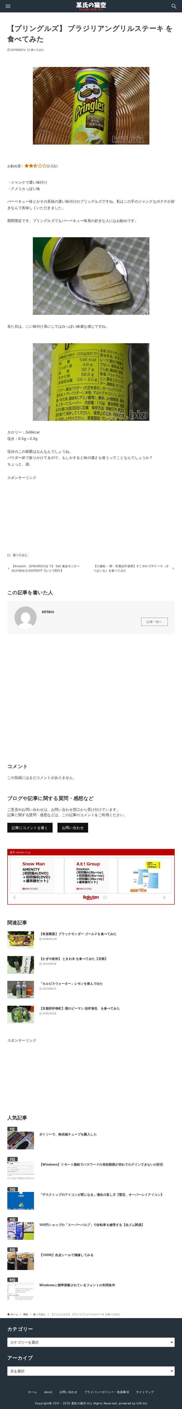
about (48, 1392)
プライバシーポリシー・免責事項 (106, 1392)
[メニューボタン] (8, 6)
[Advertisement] (40, 508)
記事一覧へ (154, 621)
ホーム (32, 1392)
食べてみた (37, 49)
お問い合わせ (73, 827)
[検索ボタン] (174, 6)
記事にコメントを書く (30, 827)
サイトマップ (145, 1392)
